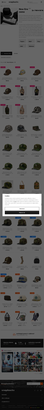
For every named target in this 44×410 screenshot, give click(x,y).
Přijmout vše (22, 212)
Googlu (15, 201)
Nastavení (22, 208)
